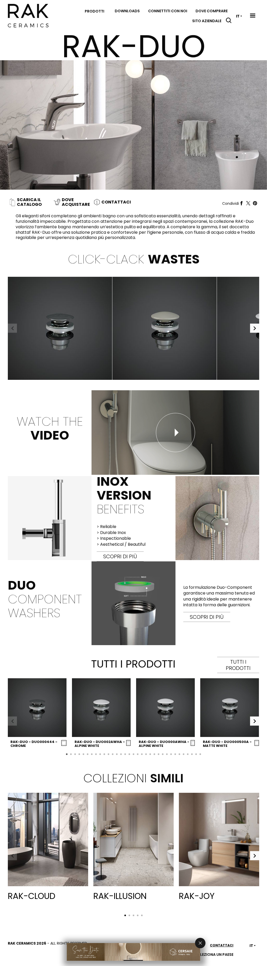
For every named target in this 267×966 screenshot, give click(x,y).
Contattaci (221, 945)
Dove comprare (212, 11)
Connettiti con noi (167, 11)
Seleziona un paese (214, 954)
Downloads (127, 11)
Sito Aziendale (206, 20)
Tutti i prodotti (238, 665)
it (238, 16)
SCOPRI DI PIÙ (120, 556)
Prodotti (94, 11)
